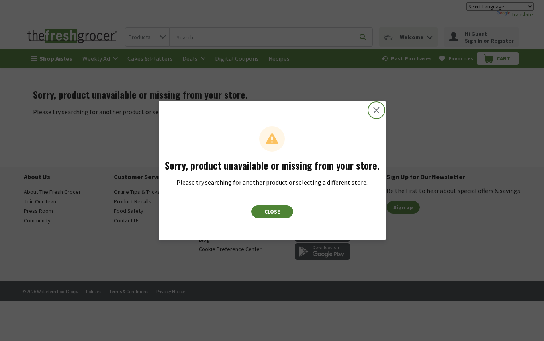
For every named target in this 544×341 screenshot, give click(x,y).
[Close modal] (376, 110)
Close (272, 211)
